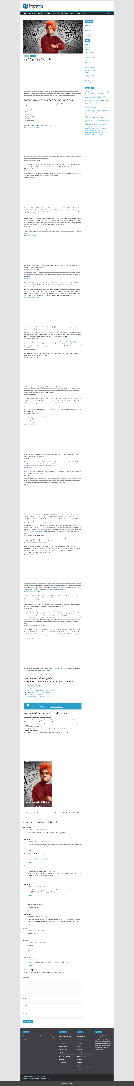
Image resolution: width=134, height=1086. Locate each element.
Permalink (46, 829)
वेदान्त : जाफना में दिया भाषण (30, 235)
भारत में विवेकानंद (28, 215)
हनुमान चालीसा (80, 1040)
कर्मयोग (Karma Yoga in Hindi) (35, 686)
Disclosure (61, 1066)
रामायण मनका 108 (31, 13)
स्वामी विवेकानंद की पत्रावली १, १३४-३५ (33, 297)
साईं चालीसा (87, 78)
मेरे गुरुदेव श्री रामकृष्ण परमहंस (36, 531)
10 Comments (43, 63)
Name (25, 998)
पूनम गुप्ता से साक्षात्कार (89, 67)
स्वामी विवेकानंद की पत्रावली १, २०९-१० (33, 591)
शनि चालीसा (79, 1049)
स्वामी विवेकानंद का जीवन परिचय (32, 813)
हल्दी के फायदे (79, 1062)
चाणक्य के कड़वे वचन (81, 1036)
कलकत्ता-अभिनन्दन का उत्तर (30, 278)
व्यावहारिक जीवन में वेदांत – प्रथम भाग (32, 639)
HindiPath (28, 63)
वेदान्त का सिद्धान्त (69, 342)
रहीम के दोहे (87, 49)
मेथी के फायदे (79, 1059)
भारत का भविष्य (35, 215)
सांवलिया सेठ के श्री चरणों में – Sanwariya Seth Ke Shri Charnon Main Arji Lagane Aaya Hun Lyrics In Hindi (97, 111)
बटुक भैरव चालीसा (88, 80)
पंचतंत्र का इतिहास (89, 55)
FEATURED (27, 56)
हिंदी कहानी (55, 13)
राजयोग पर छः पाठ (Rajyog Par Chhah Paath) (38, 692)
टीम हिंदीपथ (79, 1066)
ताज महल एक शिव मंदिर (81, 1056)
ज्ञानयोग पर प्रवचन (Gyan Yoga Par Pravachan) (39, 694)
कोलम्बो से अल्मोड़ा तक (29, 286)
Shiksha (50, 63)
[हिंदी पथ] (25, 13)
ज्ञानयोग (28, 699)
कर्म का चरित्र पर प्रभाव (63, 1043)
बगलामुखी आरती (88, 65)
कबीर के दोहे (87, 47)
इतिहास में (30, 471)
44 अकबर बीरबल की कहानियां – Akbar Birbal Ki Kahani (67, 814)
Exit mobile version (67, 1083)
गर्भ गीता (86, 72)
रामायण (86, 44)
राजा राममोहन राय (88, 33)
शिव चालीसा (79, 1043)
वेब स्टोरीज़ (79, 1069)
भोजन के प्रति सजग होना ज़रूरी (65, 1056)
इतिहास (78, 13)
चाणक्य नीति (40, 13)
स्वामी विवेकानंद (64, 13)
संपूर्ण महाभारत (88, 60)
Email (25, 1006)
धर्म (72, 13)
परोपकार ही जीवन (62, 587)
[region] (53, 77)
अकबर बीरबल (47, 13)
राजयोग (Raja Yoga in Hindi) (34, 688)
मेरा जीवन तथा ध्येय (28, 467)
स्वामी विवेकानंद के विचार (46, 670)
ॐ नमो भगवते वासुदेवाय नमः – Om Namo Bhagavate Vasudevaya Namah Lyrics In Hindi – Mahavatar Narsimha (97, 102)
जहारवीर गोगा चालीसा (89, 75)
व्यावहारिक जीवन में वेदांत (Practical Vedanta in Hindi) (40, 690)
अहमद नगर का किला (63, 1049)
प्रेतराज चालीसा (88, 83)
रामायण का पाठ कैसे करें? (90, 52)
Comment (26, 977)
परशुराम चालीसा (88, 62)
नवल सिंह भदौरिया (88, 35)
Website (25, 1013)
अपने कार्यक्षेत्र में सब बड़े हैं (64, 1053)
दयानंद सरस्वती (88, 30)
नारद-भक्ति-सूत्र (28, 543)
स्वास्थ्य (83, 13)
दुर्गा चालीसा (79, 1046)
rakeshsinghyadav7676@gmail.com (39, 859)
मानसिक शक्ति (48, 327)
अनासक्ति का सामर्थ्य (54, 166)
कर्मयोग (26, 226)
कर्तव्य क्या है (61, 1059)
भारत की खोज (79, 1053)
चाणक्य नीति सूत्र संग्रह (90, 57)
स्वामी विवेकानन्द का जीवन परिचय (56, 707)
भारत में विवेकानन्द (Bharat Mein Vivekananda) (39, 697)
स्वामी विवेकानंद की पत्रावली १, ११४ (32, 127)
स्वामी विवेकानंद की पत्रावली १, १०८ (32, 425)
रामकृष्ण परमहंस (88, 25)
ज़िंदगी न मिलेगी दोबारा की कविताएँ (91, 70)
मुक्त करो (31, 409)
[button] (58, 14)
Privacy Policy (62, 1062)
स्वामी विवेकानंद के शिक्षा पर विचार (65, 1040)
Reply (28, 836)
